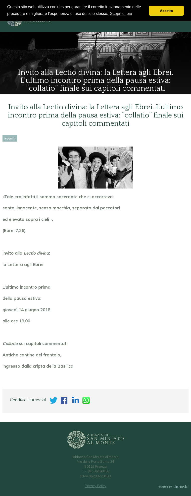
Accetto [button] (166, 11)
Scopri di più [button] (121, 13)
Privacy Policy (95, 486)
